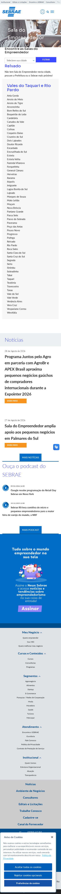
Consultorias (30, 663)
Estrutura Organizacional (30, 767)
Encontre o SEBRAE (36, 2)
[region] (28, 862)
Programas (30, 667)
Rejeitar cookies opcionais (28, 875)
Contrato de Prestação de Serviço (30, 748)
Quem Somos (30, 763)
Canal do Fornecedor (30, 824)
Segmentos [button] (30, 676)
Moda (30, 701)
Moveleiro (30, 705)
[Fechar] (52, 837)
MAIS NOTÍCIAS (30, 457)
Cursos (30, 659)
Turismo (30, 714)
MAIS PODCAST (30, 529)
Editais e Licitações (20, 2)
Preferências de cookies (28, 883)
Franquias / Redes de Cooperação (30, 697)
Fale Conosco (30, 740)
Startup (31, 689)
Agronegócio (30, 681)
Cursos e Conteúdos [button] (30, 653)
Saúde (30, 709)
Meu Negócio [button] (30, 632)
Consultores (50, 2)
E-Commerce (30, 693)
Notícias (30, 784)
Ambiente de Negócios (30, 791)
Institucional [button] (30, 757)
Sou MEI (30, 642)
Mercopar (31, 718)
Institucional (5, 2)
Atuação (30, 771)
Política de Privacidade (30, 744)
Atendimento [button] (30, 726)
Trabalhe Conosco (31, 810)
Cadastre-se (30, 817)
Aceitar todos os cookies (28, 866)
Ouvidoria (30, 736)
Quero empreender (30, 638)
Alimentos (30, 685)
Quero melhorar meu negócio (30, 646)
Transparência (30, 775)
